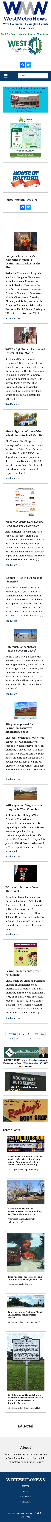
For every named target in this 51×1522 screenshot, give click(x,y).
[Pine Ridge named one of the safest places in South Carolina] (25, 425)
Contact (25, 1501)
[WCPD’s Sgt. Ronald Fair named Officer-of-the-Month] (25, 343)
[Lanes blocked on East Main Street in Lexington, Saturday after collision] (25, 1307)
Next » (38, 1039)
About (26, 1491)
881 (11, 1039)
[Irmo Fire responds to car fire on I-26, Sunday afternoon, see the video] (25, 1271)
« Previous (11, 1034)
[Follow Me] (28, 64)
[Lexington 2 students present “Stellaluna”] (25, 965)
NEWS (25, 1486)
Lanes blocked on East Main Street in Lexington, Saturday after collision (25, 1315)
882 (17, 1039)
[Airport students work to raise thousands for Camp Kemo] (25, 516)
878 (30, 1034)
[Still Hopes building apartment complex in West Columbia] (25, 799)
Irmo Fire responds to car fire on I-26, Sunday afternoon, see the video (25, 1278)
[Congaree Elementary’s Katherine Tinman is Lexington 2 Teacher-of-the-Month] (25, 250)
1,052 (29, 1039)
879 (36, 1034)
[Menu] (5, 76)
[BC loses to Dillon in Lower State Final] (25, 881)
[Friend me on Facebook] (22, 64)
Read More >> (12, 318)
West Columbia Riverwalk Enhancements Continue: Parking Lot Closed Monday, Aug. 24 (25, 1211)
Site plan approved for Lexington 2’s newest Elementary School (19, 728)
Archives (25, 1496)
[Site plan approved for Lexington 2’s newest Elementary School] (25, 718)
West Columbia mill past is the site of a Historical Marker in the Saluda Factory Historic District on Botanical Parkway (25, 1399)
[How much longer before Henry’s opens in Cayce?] (25, 641)
